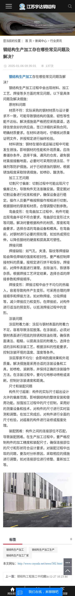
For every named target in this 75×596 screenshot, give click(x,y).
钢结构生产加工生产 (43, 549)
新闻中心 (41, 40)
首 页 (28, 40)
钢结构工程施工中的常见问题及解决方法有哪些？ (33, 576)
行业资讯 (56, 40)
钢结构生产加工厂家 (17, 555)
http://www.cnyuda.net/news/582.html (40, 563)
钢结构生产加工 (15, 549)
